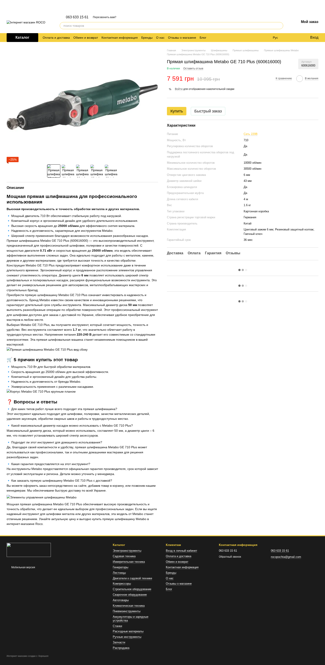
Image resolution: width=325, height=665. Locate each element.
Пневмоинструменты (126, 611)
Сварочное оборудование (130, 594)
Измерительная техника (129, 561)
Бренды (147, 37)
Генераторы (120, 567)
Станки (117, 626)
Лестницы (119, 572)
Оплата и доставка (56, 37)
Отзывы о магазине (182, 37)
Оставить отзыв (193, 68)
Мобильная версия (23, 567)
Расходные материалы (128, 631)
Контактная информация (119, 37)
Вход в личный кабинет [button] (181, 550)
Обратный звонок (230, 556)
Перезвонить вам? (104, 17)
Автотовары (121, 600)
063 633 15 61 (77, 17)
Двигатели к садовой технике (132, 578)
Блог (203, 37)
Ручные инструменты (127, 636)
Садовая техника (124, 556)
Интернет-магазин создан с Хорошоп (27, 656)
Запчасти (119, 642)
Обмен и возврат (85, 37)
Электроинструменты (127, 550)
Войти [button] (179, 88)
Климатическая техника (129, 605)
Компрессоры (122, 583)
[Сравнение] (288, 37)
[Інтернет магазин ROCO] (29, 549)
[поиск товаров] (279, 25)
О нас (160, 37)
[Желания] (297, 37)
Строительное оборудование (132, 589)
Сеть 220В (251, 134)
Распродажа (121, 648)
